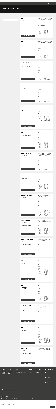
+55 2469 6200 (24, 241)
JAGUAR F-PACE (4, 371)
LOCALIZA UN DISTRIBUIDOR (39, 371)
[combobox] (10, 20)
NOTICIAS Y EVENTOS (31, 371)
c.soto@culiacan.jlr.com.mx (26, 67)
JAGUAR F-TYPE (4, 372)
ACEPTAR (52, 406)
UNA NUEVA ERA (4, 374)
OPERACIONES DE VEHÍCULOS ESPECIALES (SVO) (21, 372)
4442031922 (24, 330)
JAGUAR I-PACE (4, 373)
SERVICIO (9, 373)
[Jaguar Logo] (4, 3)
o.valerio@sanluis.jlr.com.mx (26, 310)
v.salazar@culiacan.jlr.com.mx (26, 66)
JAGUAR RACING (17, 371)
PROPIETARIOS (9, 372)
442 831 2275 (24, 263)
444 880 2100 (24, 307)
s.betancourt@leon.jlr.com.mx (26, 89)
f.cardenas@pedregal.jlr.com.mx (26, 135)
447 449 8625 (24, 88)
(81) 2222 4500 (24, 20)
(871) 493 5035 (24, 197)
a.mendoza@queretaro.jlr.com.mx (26, 290)
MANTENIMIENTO (10, 374)
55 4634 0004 (24, 350)
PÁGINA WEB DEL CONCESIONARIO (29, 35)
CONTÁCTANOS (37, 372)
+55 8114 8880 (24, 222)
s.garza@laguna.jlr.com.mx (25, 178)
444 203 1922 (24, 309)
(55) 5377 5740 (24, 134)
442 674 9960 (24, 287)
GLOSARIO (30, 372)
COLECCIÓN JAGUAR (10, 371)
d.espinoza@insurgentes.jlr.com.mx (27, 225)
